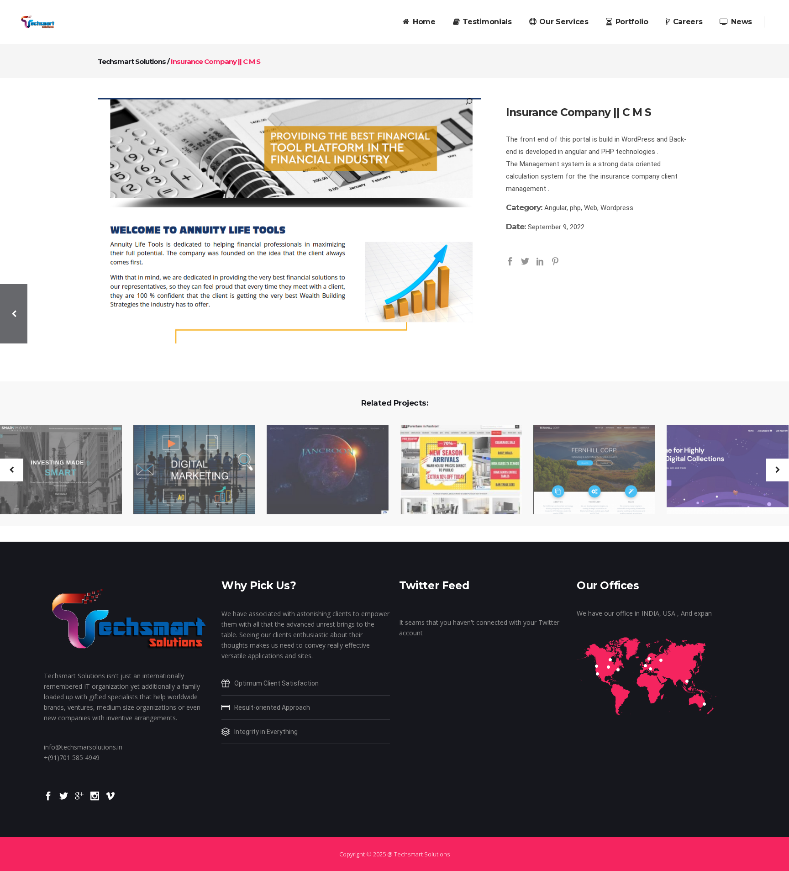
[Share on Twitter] (525, 260)
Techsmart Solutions (132, 61)
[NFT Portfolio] (322, 470)
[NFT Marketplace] (722, 470)
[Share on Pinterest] (555, 260)
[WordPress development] (588, 470)
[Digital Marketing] (188, 470)
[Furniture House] (455, 470)
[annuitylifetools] (289, 220)
